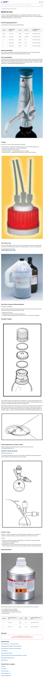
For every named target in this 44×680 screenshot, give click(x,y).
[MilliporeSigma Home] (5, 2)
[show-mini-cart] (42, 2)
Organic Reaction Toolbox (6, 8)
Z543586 (14, 250)
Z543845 (13, 249)
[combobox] (22, 5)
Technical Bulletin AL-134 (8, 448)
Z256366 (10, 306)
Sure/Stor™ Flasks (5, 534)
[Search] (42, 5)
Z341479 (23, 144)
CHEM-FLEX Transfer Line (6, 453)
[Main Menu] (1, 2)
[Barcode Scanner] (40, 2)
